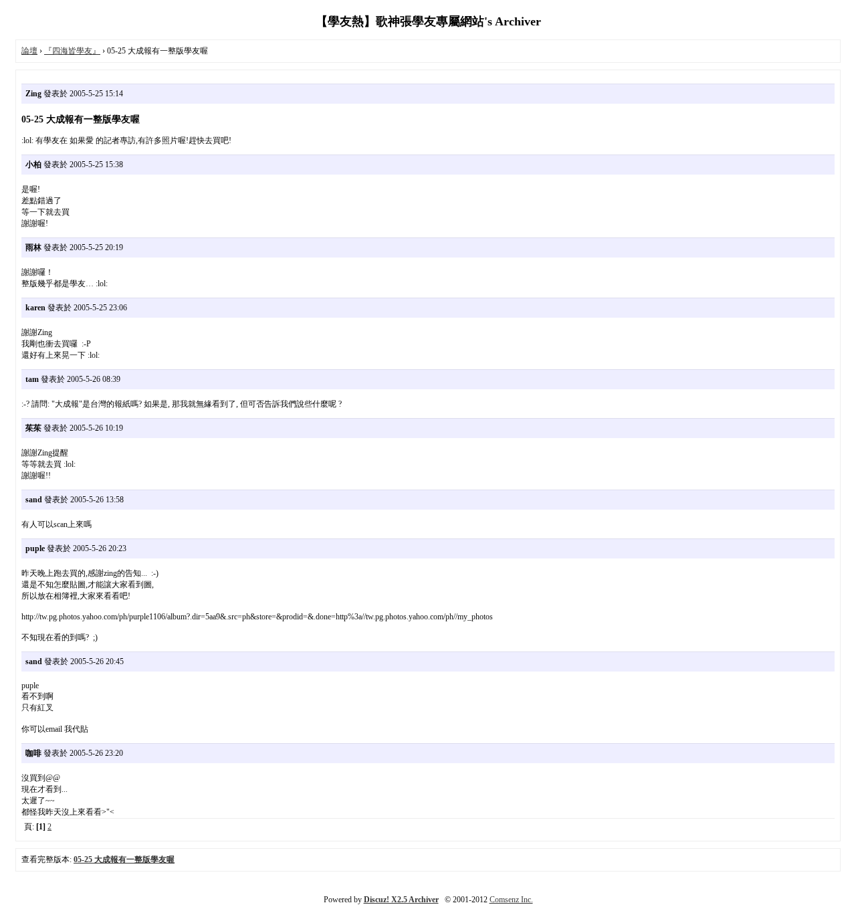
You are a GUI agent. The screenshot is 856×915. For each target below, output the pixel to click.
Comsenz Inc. (511, 899)
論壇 (29, 51)
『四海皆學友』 (72, 51)
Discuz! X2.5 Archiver (401, 899)
